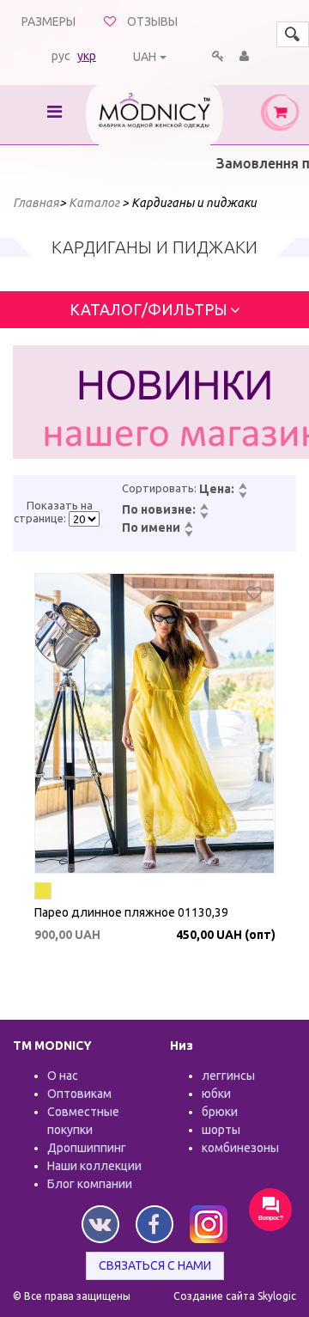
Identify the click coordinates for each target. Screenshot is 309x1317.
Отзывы (152, 21)
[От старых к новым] (203, 516)
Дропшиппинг (86, 1148)
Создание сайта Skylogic (234, 1296)
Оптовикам (79, 1094)
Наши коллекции (94, 1166)
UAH (144, 57)
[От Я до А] (188, 534)
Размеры (48, 21)
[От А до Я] (188, 525)
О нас (62, 1075)
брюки (220, 1112)
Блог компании (89, 1184)
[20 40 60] (84, 519)
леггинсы (228, 1075)
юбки (216, 1094)
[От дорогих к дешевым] (242, 495)
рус (61, 56)
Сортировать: (159, 488)
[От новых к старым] (203, 507)
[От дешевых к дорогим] (242, 487)
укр (86, 56)
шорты (221, 1130)
